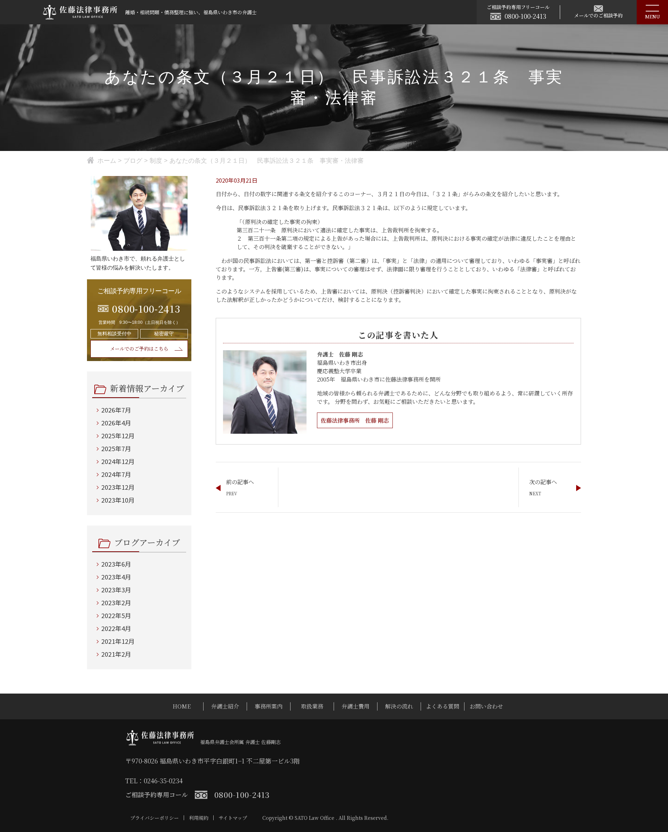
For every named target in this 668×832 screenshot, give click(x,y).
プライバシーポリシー (154, 817)
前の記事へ (240, 482)
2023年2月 (116, 602)
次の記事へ (543, 482)
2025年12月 (118, 435)
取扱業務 (312, 706)
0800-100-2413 (525, 16)
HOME (182, 706)
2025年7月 (116, 448)
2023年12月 (118, 486)
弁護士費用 (355, 706)
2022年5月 (116, 615)
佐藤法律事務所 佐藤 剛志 (355, 420)
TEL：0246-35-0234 (154, 780)
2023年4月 (116, 576)
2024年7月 (116, 474)
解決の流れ (399, 706)
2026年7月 (116, 409)
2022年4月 (116, 628)
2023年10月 (118, 499)
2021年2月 (116, 653)
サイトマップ (232, 817)
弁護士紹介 (225, 706)
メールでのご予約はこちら (139, 348)
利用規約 (198, 817)
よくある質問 (442, 706)
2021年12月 (118, 641)
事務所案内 (269, 706)
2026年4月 (116, 422)
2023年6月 (116, 563)
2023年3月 (116, 589)
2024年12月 (118, 461)
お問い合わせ (486, 706)
